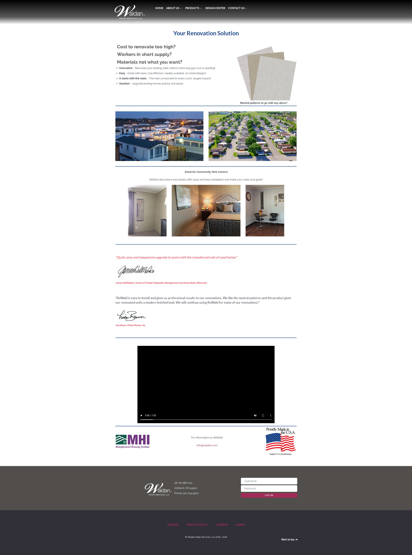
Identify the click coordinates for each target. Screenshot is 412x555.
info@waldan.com (207, 445)
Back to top (288, 539)
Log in (269, 495)
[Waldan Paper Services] (129, 12)
